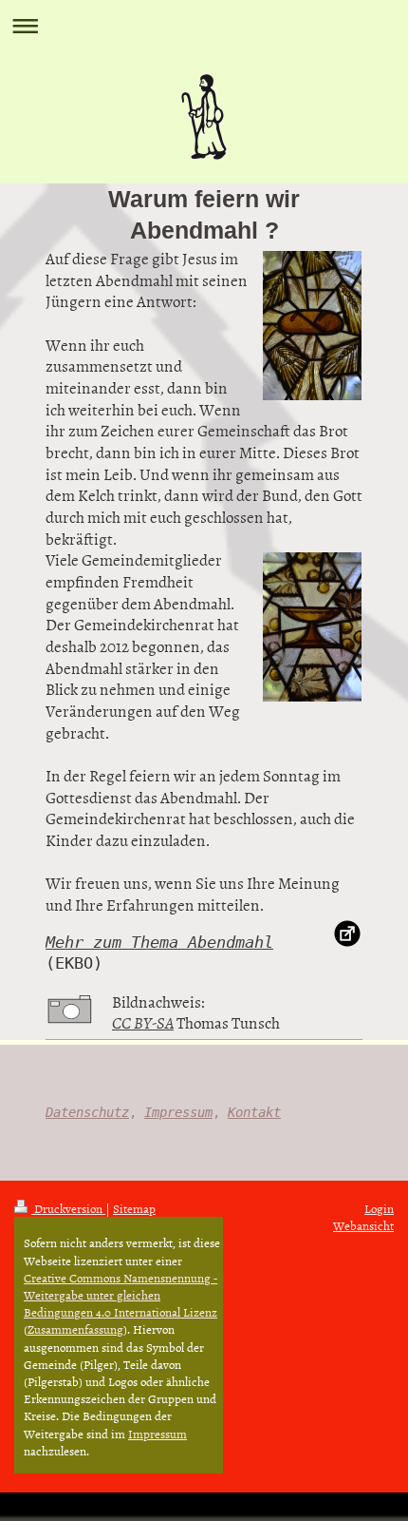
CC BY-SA (143, 1022)
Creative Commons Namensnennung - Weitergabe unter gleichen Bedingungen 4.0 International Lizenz (120, 1294)
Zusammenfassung (75, 1328)
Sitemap (134, 1208)
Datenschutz (87, 1112)
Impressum (178, 1112)
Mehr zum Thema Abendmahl (159, 942)
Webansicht (363, 1225)
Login (379, 1208)
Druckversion (68, 1208)
